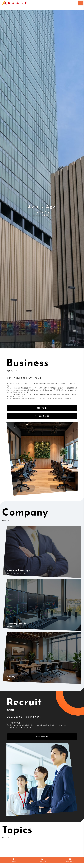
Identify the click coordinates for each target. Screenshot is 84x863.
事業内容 (40, 408)
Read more (40, 737)
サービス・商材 (40, 416)
